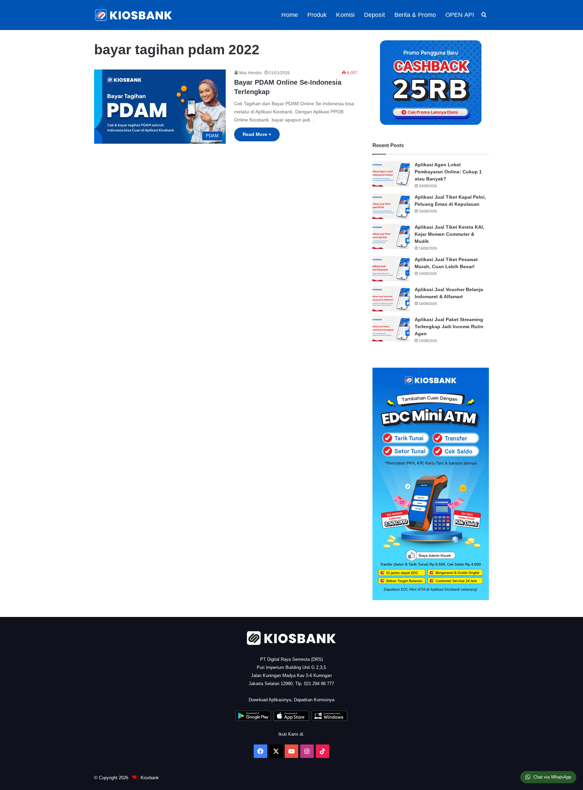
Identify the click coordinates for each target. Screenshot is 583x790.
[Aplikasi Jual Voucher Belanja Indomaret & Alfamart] (391, 298)
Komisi (345, 14)
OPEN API (459, 14)
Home (289, 14)
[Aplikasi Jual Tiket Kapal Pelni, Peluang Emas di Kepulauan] (391, 206)
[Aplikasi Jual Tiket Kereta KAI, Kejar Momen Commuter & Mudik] (391, 236)
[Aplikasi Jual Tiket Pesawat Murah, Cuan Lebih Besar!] (391, 268)
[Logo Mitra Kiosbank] (134, 15)
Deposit (374, 14)
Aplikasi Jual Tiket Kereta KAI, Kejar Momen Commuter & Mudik (449, 234)
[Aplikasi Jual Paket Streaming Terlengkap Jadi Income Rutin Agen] (391, 328)
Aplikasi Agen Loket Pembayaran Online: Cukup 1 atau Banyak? (448, 171)
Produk (317, 14)
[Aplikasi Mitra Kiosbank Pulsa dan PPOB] (253, 719)
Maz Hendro (250, 72)
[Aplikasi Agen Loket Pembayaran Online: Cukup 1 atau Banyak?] (391, 174)
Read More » (257, 134)
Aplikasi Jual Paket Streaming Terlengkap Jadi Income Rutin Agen (449, 326)
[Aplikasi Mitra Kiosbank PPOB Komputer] (329, 719)
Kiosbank (149, 777)
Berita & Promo (415, 14)
